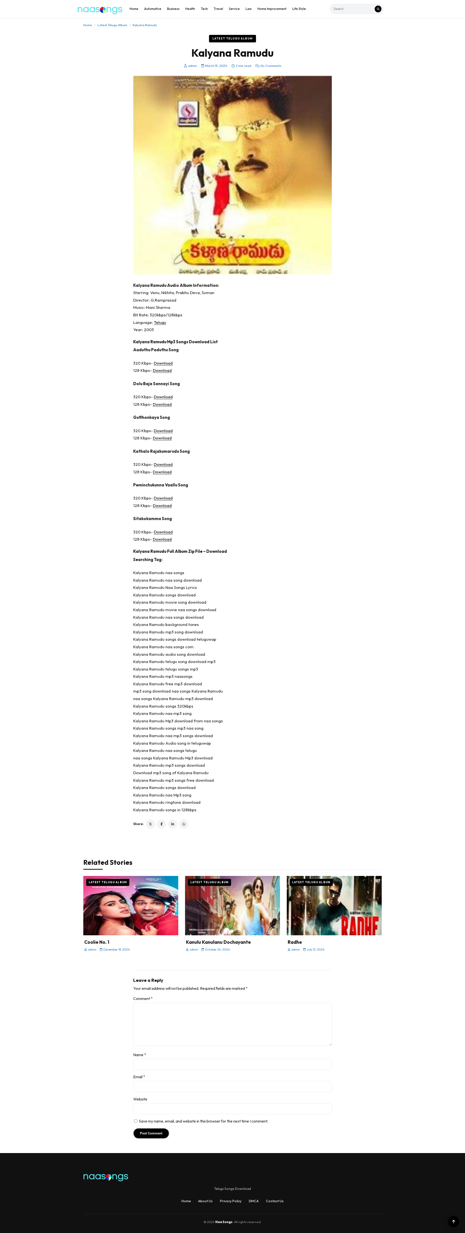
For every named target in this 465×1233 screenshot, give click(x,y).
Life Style (299, 9)
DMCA (254, 1201)
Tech (204, 9)
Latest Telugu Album (112, 25)
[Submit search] (378, 9)
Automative (152, 9)
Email (139, 1076)
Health (190, 9)
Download (163, 363)
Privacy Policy (230, 1201)
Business (173, 9)
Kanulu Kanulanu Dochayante (218, 942)
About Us (205, 1201)
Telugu (160, 322)
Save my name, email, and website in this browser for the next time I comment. (203, 1121)
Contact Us (275, 1201)
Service (234, 9)
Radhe (295, 942)
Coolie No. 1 (96, 942)
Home (134, 9)
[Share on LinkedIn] (172, 824)
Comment (143, 998)
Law (249, 9)
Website (140, 1099)
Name (139, 1054)
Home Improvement (272, 9)
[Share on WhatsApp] (183, 824)
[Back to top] (453, 1221)
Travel (218, 9)
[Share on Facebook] (161, 824)
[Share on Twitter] (150, 824)
